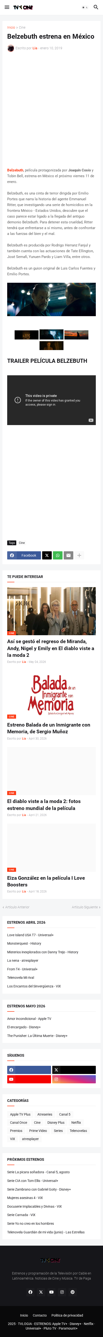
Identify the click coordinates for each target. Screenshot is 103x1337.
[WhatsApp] (58, 555)
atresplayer (30, 1139)
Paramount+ (68, 1328)
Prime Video (38, 1131)
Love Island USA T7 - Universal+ (30, 935)
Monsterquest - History (24, 943)
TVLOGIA (25, 1324)
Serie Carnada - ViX (21, 1215)
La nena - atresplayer (22, 960)
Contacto (40, 1315)
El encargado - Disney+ (24, 1027)
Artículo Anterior (17, 907)
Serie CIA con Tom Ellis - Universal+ (32, 1181)
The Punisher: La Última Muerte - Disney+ (37, 1036)
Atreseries (44, 1114)
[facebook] (29, 1070)
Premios (16, 1131)
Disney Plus (55, 1122)
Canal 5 (64, 1114)
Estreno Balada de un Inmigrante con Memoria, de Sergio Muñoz (48, 728)
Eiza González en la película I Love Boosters (46, 881)
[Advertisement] (51, 109)
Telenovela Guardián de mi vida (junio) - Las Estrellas (46, 1232)
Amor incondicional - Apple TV (29, 1019)
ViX (12, 1139)
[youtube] (29, 1079)
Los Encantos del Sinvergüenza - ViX (34, 986)
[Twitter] (47, 555)
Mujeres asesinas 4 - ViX (25, 1198)
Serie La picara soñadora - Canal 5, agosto (38, 1172)
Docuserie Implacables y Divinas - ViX (34, 1206)
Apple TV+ (59, 1324)
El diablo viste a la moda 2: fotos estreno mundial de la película (44, 804)
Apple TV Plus (20, 1114)
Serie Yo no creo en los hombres (30, 1223)
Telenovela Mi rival (20, 977)
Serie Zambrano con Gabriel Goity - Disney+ (39, 1189)
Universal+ (33, 1328)
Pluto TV (50, 1328)
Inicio (11, 27)
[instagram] (74, 1079)
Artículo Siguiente (85, 907)
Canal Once (18, 1122)
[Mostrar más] (79, 555)
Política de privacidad (67, 1315)
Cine (22, 27)
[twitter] (74, 1070)
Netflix (76, 1122)
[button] (6, 7)
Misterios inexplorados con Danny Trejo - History (42, 952)
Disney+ (75, 1324)
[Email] (68, 555)
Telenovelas (78, 1131)
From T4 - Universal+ (22, 969)
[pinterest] (73, 1292)
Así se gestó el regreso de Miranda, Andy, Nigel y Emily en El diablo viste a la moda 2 (50, 648)
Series (58, 1131)
